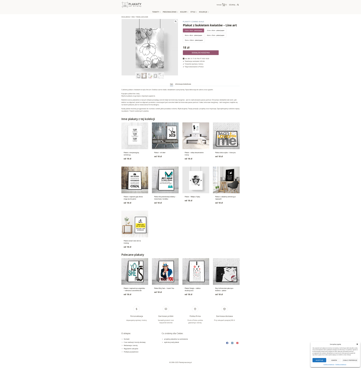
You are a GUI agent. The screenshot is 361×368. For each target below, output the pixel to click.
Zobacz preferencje (350, 360)
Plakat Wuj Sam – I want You (164, 288)
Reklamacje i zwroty (131, 345)
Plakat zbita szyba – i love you (225, 153)
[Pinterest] (237, 343)
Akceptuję (319, 360)
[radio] (193, 30)
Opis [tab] (171, 84)
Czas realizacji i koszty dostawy (135, 342)
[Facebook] (227, 343)
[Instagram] (232, 343)
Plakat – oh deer (159, 153)
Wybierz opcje (159, 162)
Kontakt (126, 339)
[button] (357, 344)
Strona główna (125, 17)
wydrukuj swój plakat (171, 342)
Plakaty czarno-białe (142, 17)
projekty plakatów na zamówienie (176, 339)
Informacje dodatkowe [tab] (183, 84)
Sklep (133, 17)
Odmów (334, 360)
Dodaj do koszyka (201, 52)
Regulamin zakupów (131, 349)
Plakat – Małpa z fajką (192, 197)
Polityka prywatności (328, 364)
